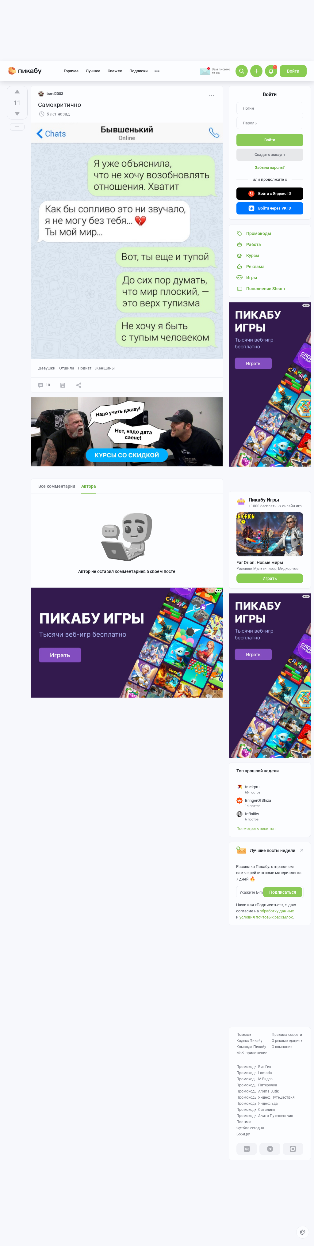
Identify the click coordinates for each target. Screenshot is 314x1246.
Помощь (243, 1034)
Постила (243, 1122)
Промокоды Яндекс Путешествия (265, 1097)
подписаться (282, 892)
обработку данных (277, 911)
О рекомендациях (287, 1041)
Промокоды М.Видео (254, 1079)
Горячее (71, 71)
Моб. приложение (251, 1053)
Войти (293, 71)
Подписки (138, 71)
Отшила (66, 368)
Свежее (115, 71)
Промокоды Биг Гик (253, 1067)
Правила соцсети (287, 1034)
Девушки (47, 368)
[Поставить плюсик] (17, 92)
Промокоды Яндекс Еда (257, 1103)
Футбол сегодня (250, 1128)
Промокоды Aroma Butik (257, 1091)
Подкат (84, 368)
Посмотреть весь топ (256, 828)
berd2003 (55, 93)
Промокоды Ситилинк (255, 1110)
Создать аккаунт (270, 154)
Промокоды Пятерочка (256, 1085)
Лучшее (93, 71)
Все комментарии (56, 486)
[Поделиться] (79, 385)
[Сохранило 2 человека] (63, 385)
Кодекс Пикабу (249, 1041)
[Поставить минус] (17, 114)
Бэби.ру (243, 1134)
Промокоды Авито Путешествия (264, 1116)
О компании (282, 1047)
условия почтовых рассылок (266, 917)
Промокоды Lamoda (254, 1073)
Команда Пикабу (251, 1047)
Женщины (105, 368)
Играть (269, 578)
